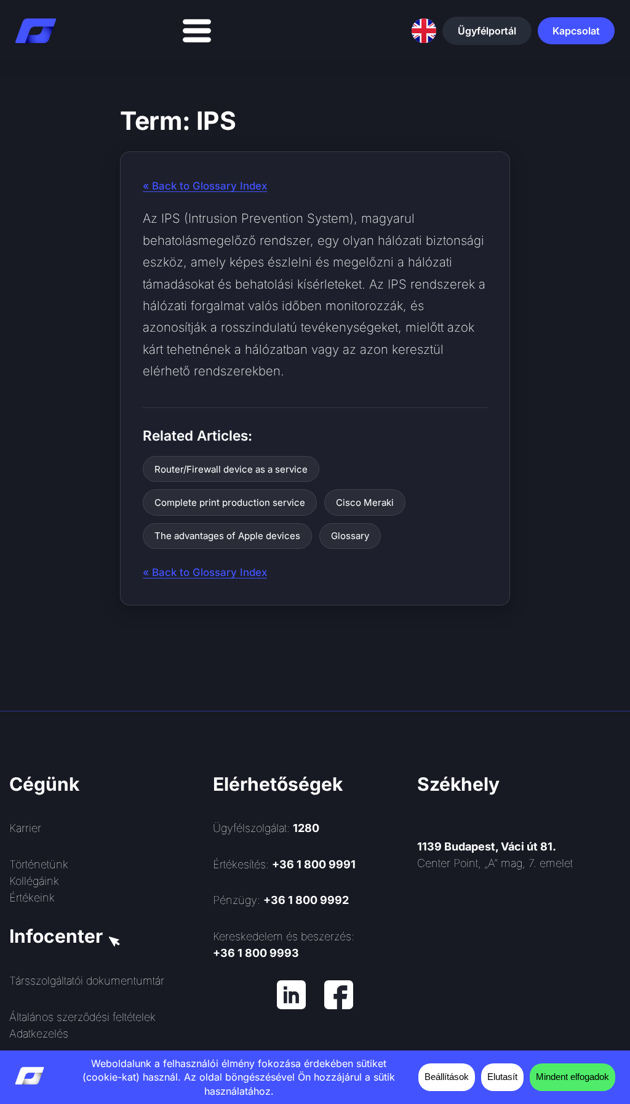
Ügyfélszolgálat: (266, 828)
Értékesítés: (284, 864)
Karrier (25, 828)
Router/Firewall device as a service (231, 469)
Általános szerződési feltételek (82, 1016)
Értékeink (32, 897)
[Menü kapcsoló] (196, 30)
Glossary (350, 536)
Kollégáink (34, 880)
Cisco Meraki (365, 502)
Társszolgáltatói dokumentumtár (86, 980)
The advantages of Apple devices (227, 536)
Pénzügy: (281, 900)
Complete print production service (229, 502)
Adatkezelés (38, 1033)
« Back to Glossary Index (205, 186)
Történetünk (38, 864)
